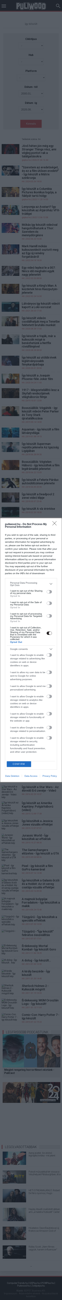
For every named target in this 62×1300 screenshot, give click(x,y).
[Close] (55, 524)
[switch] (49, 591)
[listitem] (31, 584)
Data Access (30, 776)
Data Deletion (12, 776)
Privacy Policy (49, 776)
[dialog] (31, 650)
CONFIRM (19, 764)
